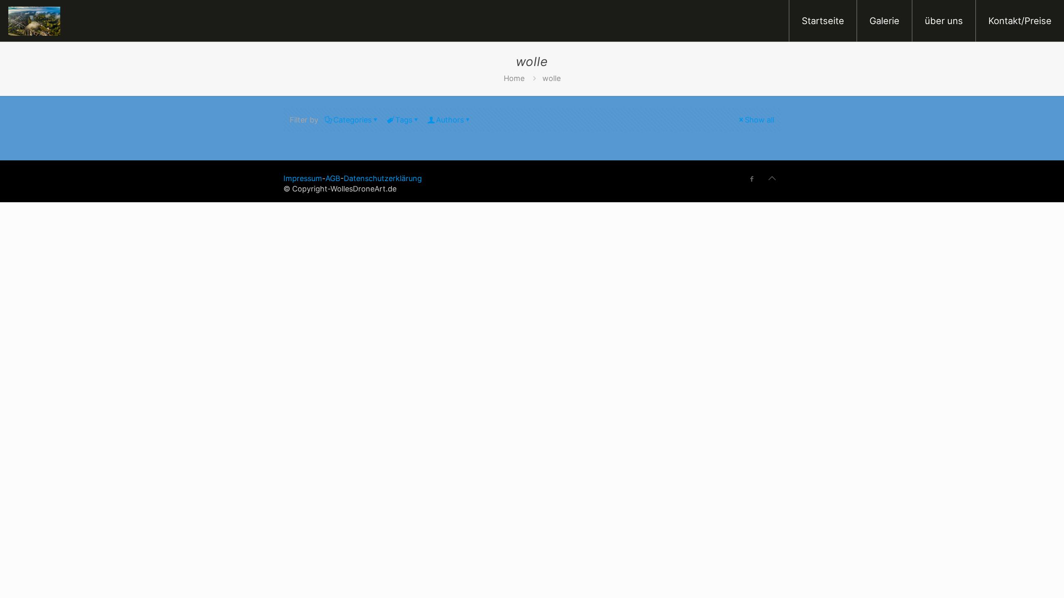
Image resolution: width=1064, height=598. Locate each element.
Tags (403, 119)
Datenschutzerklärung (383, 178)
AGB (332, 178)
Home (514, 78)
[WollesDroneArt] (34, 21)
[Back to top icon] (772, 178)
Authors (450, 119)
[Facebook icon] (752, 179)
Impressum (302, 178)
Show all (759, 119)
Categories (352, 119)
